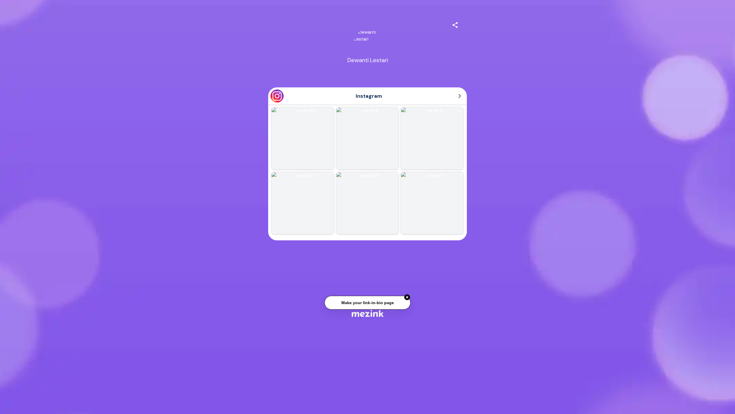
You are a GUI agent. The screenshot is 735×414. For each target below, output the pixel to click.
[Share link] (455, 24)
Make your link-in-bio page (367, 301)
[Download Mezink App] (368, 313)
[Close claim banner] (407, 296)
